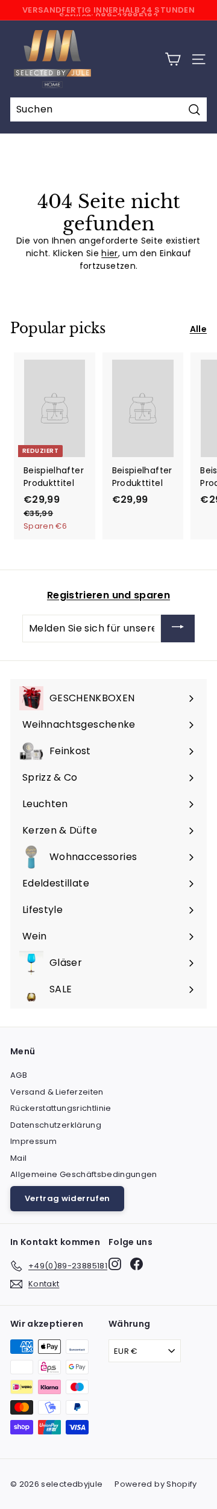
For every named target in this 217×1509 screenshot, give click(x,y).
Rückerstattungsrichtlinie (61, 1108)
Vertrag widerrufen (67, 1198)
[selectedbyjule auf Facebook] (136, 1264)
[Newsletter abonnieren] (178, 629)
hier (109, 253)
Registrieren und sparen (108, 595)
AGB (18, 1075)
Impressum (33, 1141)
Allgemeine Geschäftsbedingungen (83, 1174)
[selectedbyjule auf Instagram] (114, 1264)
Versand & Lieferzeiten (57, 1092)
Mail (18, 1158)
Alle (198, 329)
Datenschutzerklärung (55, 1125)
